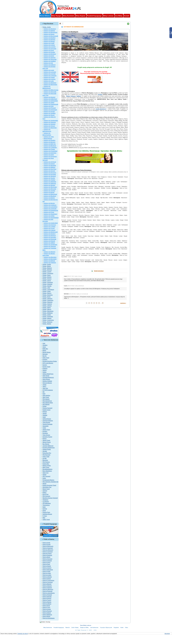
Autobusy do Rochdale (50, 174)
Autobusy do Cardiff (49, 43)
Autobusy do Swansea (50, 122)
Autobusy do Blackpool (50, 145)
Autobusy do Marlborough (51, 232)
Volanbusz (45, 499)
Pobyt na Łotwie (47, 575)
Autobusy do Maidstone (50, 83)
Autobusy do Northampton (51, 100)
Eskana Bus (46, 463)
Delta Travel (46, 357)
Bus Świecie (46, 444)
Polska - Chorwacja (48, 273)
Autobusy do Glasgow (49, 57)
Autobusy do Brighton (49, 39)
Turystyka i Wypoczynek (106, 627)
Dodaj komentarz (99, 271)
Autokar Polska (47, 449)
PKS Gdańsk (46, 399)
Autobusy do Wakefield (50, 181)
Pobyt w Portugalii (47, 591)
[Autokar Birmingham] (95, 77)
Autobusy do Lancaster (50, 72)
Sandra (45, 413)
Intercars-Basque (47, 383)
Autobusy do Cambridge (50, 147)
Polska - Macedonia (48, 311)
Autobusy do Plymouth (50, 108)
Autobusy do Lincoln (49, 228)
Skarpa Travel (46, 440)
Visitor (44, 428)
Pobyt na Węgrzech (48, 589)
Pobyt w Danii (46, 564)
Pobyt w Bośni (46, 616)
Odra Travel (46, 397)
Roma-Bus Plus (47, 453)
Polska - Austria (47, 264)
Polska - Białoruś (47, 268)
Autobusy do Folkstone (50, 262)
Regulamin (116, 627)
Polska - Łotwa (47, 291)
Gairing (45, 370)
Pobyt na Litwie (47, 573)
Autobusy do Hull (48, 63)
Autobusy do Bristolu (49, 41)
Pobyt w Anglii (46, 542)
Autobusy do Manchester (50, 84)
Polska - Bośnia (47, 323)
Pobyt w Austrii (46, 544)
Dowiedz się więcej (23, 633)
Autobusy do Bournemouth (51, 36)
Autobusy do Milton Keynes (51, 90)
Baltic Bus (45, 348)
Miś (43, 392)
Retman (45, 411)
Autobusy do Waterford (50, 183)
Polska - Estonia (47, 277)
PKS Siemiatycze (47, 401)
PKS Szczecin (46, 496)
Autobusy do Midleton (49, 167)
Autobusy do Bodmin (49, 198)
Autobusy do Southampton (51, 120)
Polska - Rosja (46, 296)
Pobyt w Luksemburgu (49, 593)
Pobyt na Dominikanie (49, 618)
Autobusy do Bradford (49, 38)
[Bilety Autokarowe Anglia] (94, 154)
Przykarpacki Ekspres (48, 480)
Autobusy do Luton (49, 81)
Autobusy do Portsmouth (50, 109)
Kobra (44, 478)
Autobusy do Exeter (49, 56)
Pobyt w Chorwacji (48, 551)
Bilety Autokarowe (47, 627)
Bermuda (45, 354)
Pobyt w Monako (47, 596)
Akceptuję (167, 633)
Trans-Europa (46, 422)
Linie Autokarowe (94, 627)
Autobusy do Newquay (50, 235)
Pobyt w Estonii (47, 578)
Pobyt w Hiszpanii (47, 559)
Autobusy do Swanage (50, 246)
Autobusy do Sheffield (49, 113)
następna (123, 303)
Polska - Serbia (47, 314)
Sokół (44, 417)
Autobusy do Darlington (50, 153)
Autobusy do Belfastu (49, 261)
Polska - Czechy (47, 271)
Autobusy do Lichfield (49, 226)
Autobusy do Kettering (50, 65)
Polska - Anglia (47, 27)
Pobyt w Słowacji (47, 586)
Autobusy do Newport (49, 97)
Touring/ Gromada (47, 424)
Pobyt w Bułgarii (47, 584)
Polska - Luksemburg (48, 289)
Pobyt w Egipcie (47, 598)
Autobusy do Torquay (49, 126)
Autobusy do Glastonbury (50, 214)
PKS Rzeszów (46, 454)
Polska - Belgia (47, 266)
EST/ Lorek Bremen (48, 363)
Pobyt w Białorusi (47, 614)
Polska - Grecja (47, 280)
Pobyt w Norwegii (47, 555)
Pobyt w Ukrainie (47, 577)
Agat (44, 343)
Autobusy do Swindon (49, 124)
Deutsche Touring (47, 437)
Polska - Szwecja (47, 304)
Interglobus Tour (47, 487)
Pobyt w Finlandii (47, 595)
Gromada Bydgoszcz (48, 377)
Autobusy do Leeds (49, 70)
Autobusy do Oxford (49, 102)
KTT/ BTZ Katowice (48, 390)
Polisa (126, 627)
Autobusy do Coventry (50, 47)
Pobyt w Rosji (46, 605)
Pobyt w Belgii (46, 557)
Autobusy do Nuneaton (50, 237)
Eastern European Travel (49, 485)
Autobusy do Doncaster (50, 48)
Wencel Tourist (47, 442)
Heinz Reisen (46, 379)
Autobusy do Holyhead (50, 162)
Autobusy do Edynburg (50, 54)
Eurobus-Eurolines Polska (50, 361)
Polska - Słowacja (47, 298)
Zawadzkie (45, 426)
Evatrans (45, 368)
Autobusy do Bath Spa (50, 144)
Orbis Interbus (46, 395)
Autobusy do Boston (49, 34)
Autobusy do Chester (49, 149)
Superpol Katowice (48, 420)
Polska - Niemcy (47, 293)
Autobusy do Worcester (50, 189)
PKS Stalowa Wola (48, 402)
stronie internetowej (101, 109)
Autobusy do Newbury (50, 234)
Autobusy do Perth (49, 106)
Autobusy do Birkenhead (50, 194)
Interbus (100, 94)
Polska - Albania (47, 318)
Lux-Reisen (46, 501)
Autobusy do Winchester (50, 187)
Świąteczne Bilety (84, 627)
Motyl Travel (46, 467)
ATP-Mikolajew (47, 503)
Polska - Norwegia (48, 295)
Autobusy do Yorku (49, 136)
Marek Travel (46, 489)
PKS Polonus (46, 462)
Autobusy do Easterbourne (51, 210)
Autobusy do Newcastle (50, 91)
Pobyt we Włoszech (48, 550)
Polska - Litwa (46, 287)
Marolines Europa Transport (50, 498)
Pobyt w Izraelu (47, 609)
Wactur (44, 483)
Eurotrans (45, 433)
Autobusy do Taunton (49, 178)
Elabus (44, 492)
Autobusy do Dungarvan (50, 156)
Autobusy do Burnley (49, 203)
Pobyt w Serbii (46, 571)
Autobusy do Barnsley (49, 142)
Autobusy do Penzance (50, 172)
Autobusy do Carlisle (49, 45)
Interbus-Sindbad (47, 381)
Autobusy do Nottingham (50, 99)
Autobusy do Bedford (49, 30)
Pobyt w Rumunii (47, 611)
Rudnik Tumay (46, 410)
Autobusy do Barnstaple (50, 259)
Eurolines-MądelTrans (49, 447)
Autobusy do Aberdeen (50, 29)
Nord (44, 393)
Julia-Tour (45, 388)
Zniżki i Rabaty (75, 627)
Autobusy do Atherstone (50, 257)
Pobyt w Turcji (46, 607)
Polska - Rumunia (47, 322)
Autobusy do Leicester (50, 74)
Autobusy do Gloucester (50, 59)
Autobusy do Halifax (49, 216)
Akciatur (45, 451)
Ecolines (45, 359)
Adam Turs (45, 472)
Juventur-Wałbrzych (48, 446)
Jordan (44, 384)
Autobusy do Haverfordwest (51, 217)
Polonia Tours (46, 512)
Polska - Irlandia (47, 286)
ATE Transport (46, 476)
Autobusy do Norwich (49, 171)
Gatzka (44, 372)
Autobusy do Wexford (49, 185)
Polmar (44, 406)
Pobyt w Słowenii (47, 587)
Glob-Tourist (46, 375)
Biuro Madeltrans (47, 471)
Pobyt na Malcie (47, 604)
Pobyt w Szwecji (47, 568)
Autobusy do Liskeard (49, 230)
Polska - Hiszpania (48, 282)
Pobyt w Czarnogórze (48, 580)
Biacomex (45, 460)
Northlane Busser (47, 514)
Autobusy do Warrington (50, 127)
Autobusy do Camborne (50, 205)
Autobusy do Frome (49, 212)
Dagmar (45, 508)
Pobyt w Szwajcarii (48, 548)
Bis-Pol (44, 356)
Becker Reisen (47, 352)
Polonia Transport (47, 408)
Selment (45, 490)
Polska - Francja (47, 278)
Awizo (44, 347)
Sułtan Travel (46, 519)
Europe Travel (46, 366)
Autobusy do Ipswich (49, 163)
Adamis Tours (46, 429)
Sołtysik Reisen (47, 419)
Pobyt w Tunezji (47, 600)
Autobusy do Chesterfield (50, 151)
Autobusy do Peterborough (51, 104)
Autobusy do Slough (49, 115)
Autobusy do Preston (49, 111)
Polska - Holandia (47, 284)
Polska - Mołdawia (48, 313)
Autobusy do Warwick (49, 252)
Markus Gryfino (47, 465)
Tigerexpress (46, 505)
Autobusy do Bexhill (49, 192)
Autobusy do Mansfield (50, 165)
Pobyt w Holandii (47, 560)
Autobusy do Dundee (49, 52)
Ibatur (44, 507)
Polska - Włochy (47, 309)
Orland (44, 474)
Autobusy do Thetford (49, 180)
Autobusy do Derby (49, 154)
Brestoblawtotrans (47, 469)
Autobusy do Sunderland (50, 244)
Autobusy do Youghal (49, 190)
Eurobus (45, 431)
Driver (44, 510)
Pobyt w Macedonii (48, 569)
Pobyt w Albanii (47, 613)
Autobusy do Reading (49, 140)
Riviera (44, 438)
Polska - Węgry (47, 307)
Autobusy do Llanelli (49, 77)
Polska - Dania (47, 275)
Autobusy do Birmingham (50, 32)
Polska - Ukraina (47, 305)
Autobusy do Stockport (50, 176)
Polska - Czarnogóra (48, 320)
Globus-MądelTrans (48, 374)
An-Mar (45, 458)
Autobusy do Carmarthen (50, 207)
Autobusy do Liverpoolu (50, 75)
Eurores (45, 365)
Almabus (45, 345)
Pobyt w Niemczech (48, 546)
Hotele (121, 627)
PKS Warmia (46, 404)
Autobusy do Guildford (50, 61)
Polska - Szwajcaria (48, 300)
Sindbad (45, 415)
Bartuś (44, 350)
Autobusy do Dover (49, 50)
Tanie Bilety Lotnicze (85, 625)
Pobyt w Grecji (46, 562)
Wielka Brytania (48, 138)
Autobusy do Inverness (50, 225)
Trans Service (46, 435)
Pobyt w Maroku (47, 602)
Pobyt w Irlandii (47, 566)
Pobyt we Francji (47, 553)
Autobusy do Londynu (49, 79)
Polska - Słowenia (47, 302)
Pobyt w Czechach (48, 582)
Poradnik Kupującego (59, 627)
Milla (44, 517)
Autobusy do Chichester (50, 208)
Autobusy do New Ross (50, 169)
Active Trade (46, 456)
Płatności (67, 627)
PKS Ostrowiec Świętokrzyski (50, 481)
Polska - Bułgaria (47, 270)
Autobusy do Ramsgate (50, 239)
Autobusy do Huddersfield (51, 223)
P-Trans (45, 516)
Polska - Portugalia (48, 316)
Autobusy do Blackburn (50, 196)
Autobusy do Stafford (49, 243)
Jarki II (44, 386)
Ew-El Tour (45, 494)
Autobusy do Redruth (49, 241)
